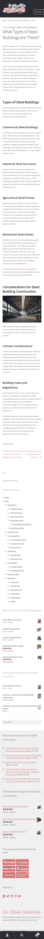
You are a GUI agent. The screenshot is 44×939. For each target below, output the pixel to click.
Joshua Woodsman (30, 27)
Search (22, 935)
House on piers (15, 547)
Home (5, 20)
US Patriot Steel (21, 269)
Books (7, 497)
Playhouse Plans (13, 574)
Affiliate (15, 911)
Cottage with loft (16, 567)
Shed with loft (15, 586)
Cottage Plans (13, 563)
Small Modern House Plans (22, 524)
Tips (11, 444)
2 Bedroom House (16, 509)
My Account (7, 935)
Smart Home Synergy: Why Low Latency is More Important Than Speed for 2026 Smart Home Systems (22, 771)
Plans (7, 501)
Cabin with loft (15, 555)
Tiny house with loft (17, 544)
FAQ (5, 911)
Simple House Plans (17, 528)
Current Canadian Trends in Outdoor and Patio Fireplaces (31, 454)
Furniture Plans (13, 532)
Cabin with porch (16, 559)
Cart (33, 933)
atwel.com (18, 931)
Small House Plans (16, 520)
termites (15, 254)
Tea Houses (14, 582)
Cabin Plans (12, 551)
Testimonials (31, 911)
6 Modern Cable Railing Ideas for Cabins (21, 762)
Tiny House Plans (14, 536)
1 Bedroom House (16, 513)
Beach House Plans (17, 517)
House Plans (12, 505)
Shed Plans (11, 578)
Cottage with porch (17, 571)
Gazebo (13, 601)
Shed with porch (16, 590)
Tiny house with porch (18, 540)
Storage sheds (15, 598)
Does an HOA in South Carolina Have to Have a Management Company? (12, 454)
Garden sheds (15, 594)
